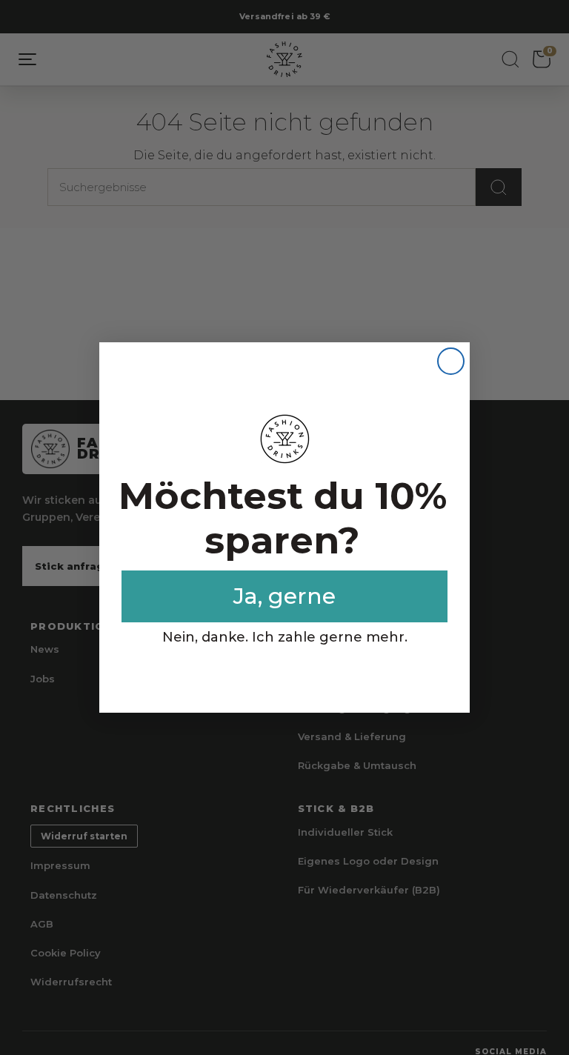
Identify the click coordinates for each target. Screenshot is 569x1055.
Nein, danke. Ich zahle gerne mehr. (284, 637)
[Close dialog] (451, 361)
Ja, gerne (284, 596)
